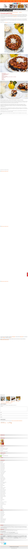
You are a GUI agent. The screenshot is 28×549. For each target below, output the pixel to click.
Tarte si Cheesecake (16, 12)
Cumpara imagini (18, 1)
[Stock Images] (2, 444)
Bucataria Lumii (2, 463)
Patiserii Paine (1, 485)
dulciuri (9, 536)
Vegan (1, 507)
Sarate (8, 9)
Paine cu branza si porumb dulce (3, 449)
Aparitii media (1, 512)
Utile (6, 10)
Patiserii (1, 484)
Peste (1, 486)
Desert (5, 9)
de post (1, 536)
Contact (24, 1)
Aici (10, 337)
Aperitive (1, 461)
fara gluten (18, 536)
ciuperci (23, 535)
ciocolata (21, 535)
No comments (20, 12)
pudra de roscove (15, 16)
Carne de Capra (2, 464)
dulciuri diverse (11, 536)
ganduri (22, 536)
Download (14, 1)
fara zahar (20, 536)
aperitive (4, 535)
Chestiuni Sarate (2, 472)
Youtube (4, 337)
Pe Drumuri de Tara (10, 10)
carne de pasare (9, 535)
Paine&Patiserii (17, 9)
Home (1, 1)
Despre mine (3, 1)
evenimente (15, 536)
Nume (1, 412)
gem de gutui (16, 14)
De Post (1, 474)
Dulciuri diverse (10, 12)
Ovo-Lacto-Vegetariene (2, 482)
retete (13, 12)
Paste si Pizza (1, 483)
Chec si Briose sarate (2, 471)
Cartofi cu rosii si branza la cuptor (3, 451)
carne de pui (16, 535)
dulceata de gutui (13, 14)
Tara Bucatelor (13, 336)
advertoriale (1, 535)
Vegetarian (1, 508)
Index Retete (7, 1)
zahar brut (5, 74)
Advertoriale (1, 511)
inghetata (24, 536)
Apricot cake (1, 450)
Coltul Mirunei (1, 513)
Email (1, 414)
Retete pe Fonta (2, 494)
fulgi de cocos (3, 79)
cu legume (25, 535)
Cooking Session (2, 514)
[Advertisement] (14, 429)
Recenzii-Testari (2, 522)
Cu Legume (1, 473)
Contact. (14, 532)
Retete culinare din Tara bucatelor (15, 546)
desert (4, 536)
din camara (6, 536)
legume (26, 536)
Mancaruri (2, 9)
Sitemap (21, 1)
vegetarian (1, 538)
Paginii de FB (21, 336)
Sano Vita (6, 22)
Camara (1, 10)
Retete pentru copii (2, 495)
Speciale (4, 10)
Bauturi (24, 9)
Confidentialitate (2, 2)
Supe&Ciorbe (11, 9)
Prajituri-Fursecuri (2, 487)
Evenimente (10, 1)
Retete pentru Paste (2, 496)
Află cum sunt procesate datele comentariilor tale (17, 420)
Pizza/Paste (21, 9)
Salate (14, 9)
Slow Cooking (1, 499)
